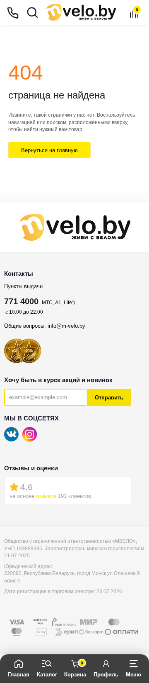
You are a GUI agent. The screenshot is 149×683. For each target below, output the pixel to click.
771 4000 (21, 301)
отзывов (46, 496)
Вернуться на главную (49, 150)
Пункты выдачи (23, 286)
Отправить (109, 397)
